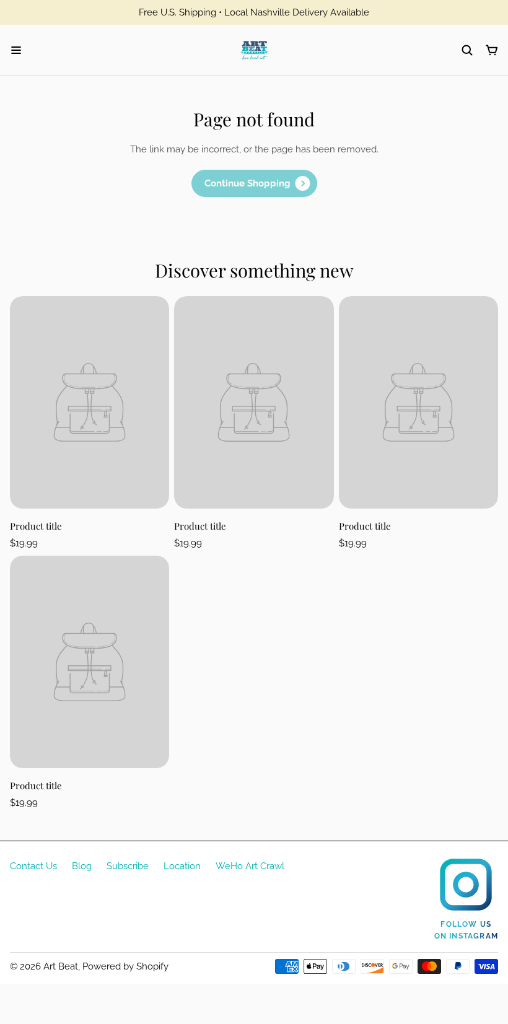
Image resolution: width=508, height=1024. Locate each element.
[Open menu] (16, 50)
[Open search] (467, 50)
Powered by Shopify (125, 966)
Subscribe (128, 866)
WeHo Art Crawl (250, 866)
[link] (254, 183)
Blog (82, 866)
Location (182, 866)
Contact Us (33, 866)
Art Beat (60, 966)
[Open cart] (492, 50)
